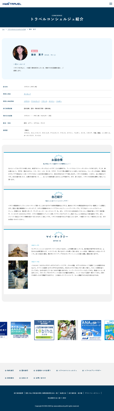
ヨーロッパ (27, 94)
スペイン (51, 101)
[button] (18, 250)
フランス (44, 101)
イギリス (26, 101)
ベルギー (59, 101)
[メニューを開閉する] (110, 3)
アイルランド (35, 101)
